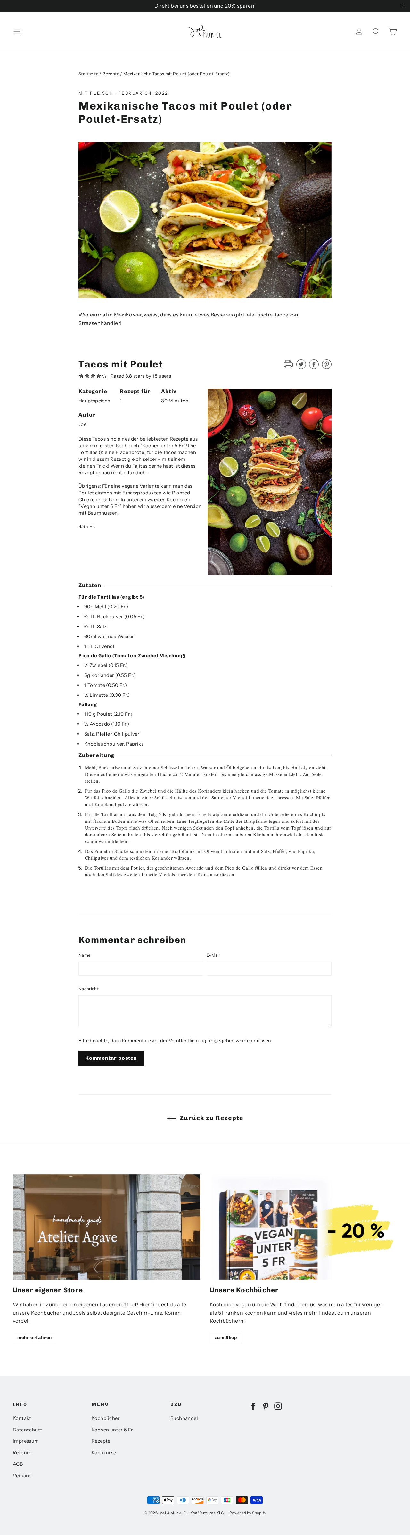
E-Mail (213, 954)
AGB (18, 1464)
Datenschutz (27, 1430)
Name (84, 954)
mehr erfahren (34, 1337)
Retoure (22, 1452)
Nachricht (88, 988)
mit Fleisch (96, 93)
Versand (22, 1476)
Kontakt (22, 1418)
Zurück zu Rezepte (210, 1118)
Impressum (26, 1441)
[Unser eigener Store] (106, 1227)
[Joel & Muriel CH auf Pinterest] (265, 1406)
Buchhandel (184, 1418)
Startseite (88, 73)
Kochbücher (106, 1418)
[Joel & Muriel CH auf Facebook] (253, 1406)
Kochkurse (104, 1452)
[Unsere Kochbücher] (303, 1227)
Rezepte (110, 73)
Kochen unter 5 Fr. (113, 1430)
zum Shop (226, 1337)
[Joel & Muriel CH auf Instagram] (278, 1406)
